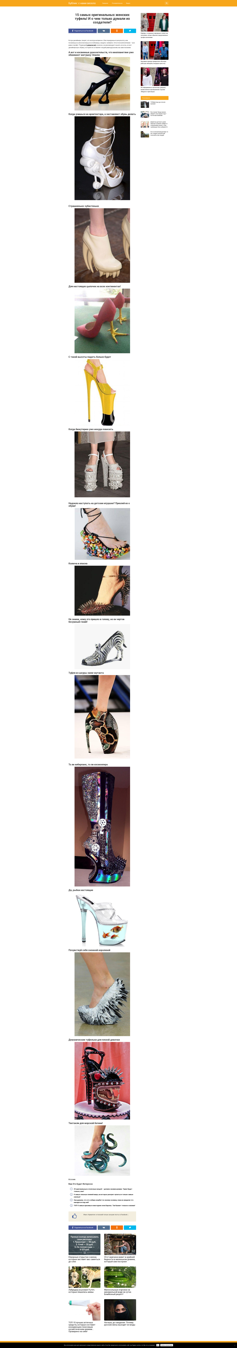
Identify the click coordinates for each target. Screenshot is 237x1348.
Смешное (105, 3)
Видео (128, 3)
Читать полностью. (166, 1345)
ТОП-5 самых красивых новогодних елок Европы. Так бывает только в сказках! (104, 1205)
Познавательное (117, 3)
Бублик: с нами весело (82, 3)
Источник (72, 1179)
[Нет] (235, 1345)
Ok (158, 1345)
